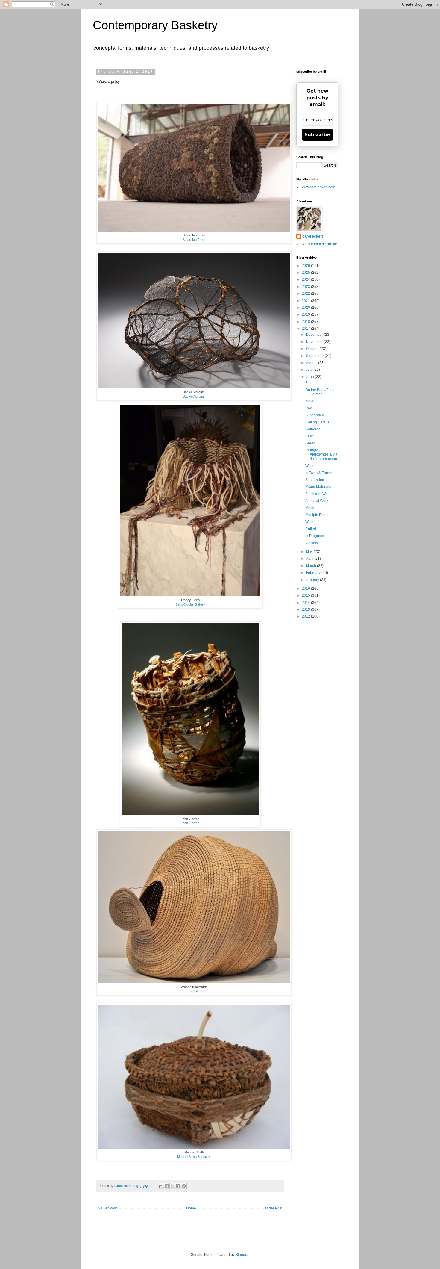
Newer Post (107, 1208)
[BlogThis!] (167, 1186)
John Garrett (190, 823)
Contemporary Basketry (155, 25)
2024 (306, 279)
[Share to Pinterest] (184, 1186)
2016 (306, 588)
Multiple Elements (319, 515)
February (313, 573)
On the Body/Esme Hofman (320, 392)
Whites (310, 522)
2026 (306, 266)
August (312, 363)
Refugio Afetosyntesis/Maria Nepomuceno (321, 454)
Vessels (311, 543)
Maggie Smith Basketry (194, 1156)
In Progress (314, 536)
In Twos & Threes (319, 473)
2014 (306, 603)
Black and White (318, 494)
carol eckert (312, 236)
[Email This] (161, 1186)
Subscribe (317, 134)
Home (191, 1208)
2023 (306, 287)
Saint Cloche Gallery (190, 604)
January (313, 580)
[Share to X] (172, 1186)
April (310, 558)
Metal (309, 401)
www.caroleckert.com (318, 187)
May (310, 552)
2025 (306, 272)
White (310, 466)
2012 (306, 616)
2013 (306, 609)
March (311, 566)
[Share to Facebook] (178, 1186)
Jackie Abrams (194, 396)
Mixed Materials (318, 487)
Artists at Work (316, 501)
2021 (306, 301)
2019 (306, 314)
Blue (309, 383)
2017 (306, 328)
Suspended (314, 415)
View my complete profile (316, 244)
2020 (306, 307)
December (315, 334)
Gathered (313, 429)
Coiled (310, 529)
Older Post (273, 1208)
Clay (309, 436)
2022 (306, 293)
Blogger (242, 1255)
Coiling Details (317, 422)
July (309, 369)
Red (308, 408)
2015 (306, 595)
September (315, 356)
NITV (194, 991)
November (315, 342)
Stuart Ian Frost (194, 239)
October (313, 349)
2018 (306, 322)
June (310, 377)
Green (310, 443)
